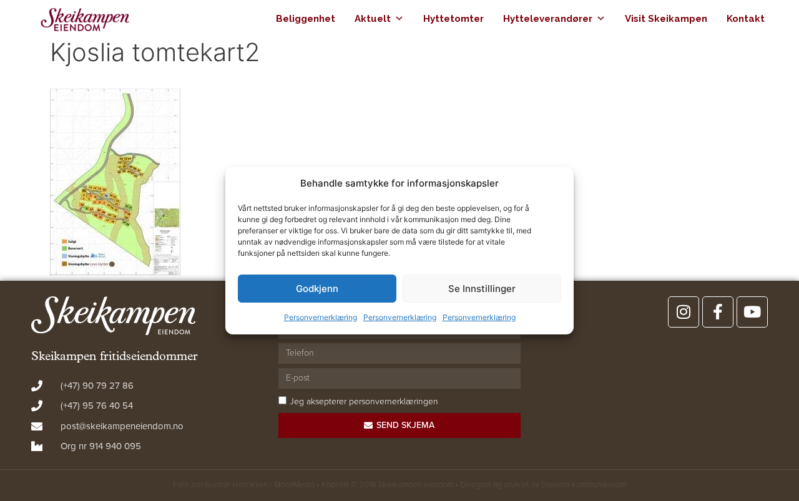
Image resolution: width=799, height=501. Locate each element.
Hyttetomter (453, 18)
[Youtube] (752, 312)
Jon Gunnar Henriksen (229, 485)
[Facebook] (717, 312)
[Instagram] (683, 312)
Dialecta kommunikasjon (584, 485)
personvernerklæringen (393, 401)
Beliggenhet (305, 18)
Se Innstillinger (482, 288)
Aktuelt (373, 18)
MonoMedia (294, 485)
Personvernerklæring (320, 317)
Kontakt (746, 18)
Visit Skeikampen (666, 18)
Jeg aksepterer (364, 401)
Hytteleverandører (547, 18)
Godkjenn (317, 288)
